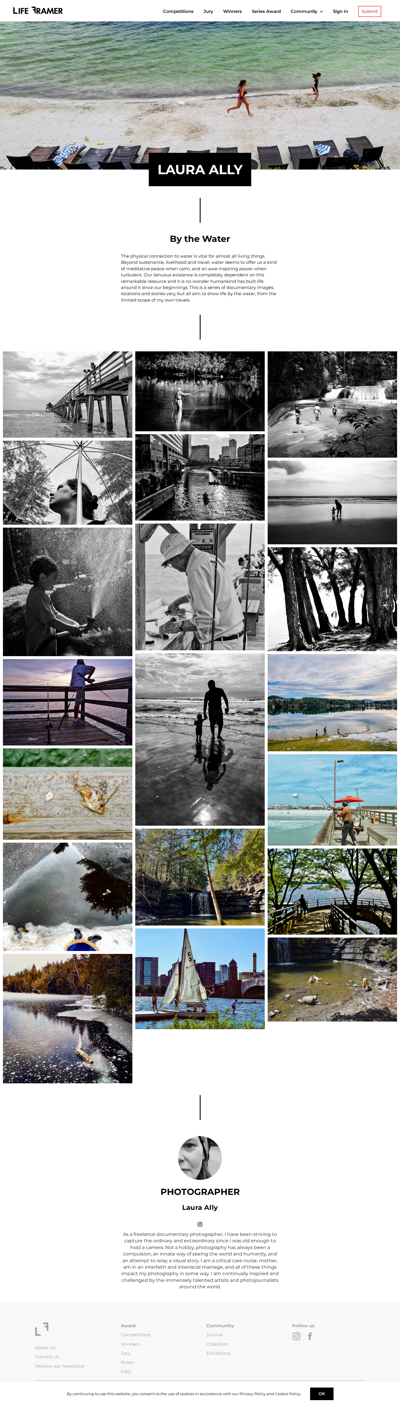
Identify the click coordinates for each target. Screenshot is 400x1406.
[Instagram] (200, 1224)
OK (322, 1393)
